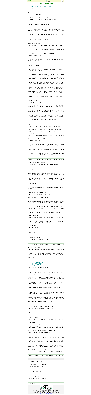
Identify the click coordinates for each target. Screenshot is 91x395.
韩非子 (47, 393)
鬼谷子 (49, 393)
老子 (45, 393)
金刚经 (51, 393)
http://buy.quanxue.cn (39, 390)
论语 (44, 393)
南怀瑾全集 (41, 393)
